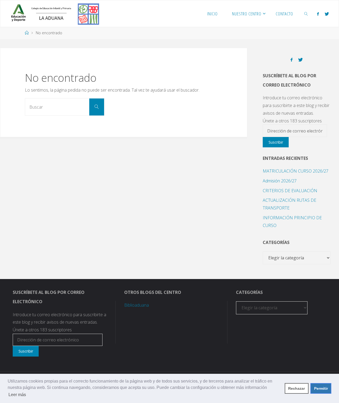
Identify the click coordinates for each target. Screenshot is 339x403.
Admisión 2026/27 (280, 181)
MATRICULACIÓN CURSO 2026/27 (295, 171)
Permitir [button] (321, 388)
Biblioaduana (136, 305)
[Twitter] (327, 13)
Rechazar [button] (296, 388)
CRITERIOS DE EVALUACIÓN (290, 191)
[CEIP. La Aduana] (53, 13)
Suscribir (276, 142)
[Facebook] (318, 13)
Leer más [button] (17, 394)
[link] (306, 13)
